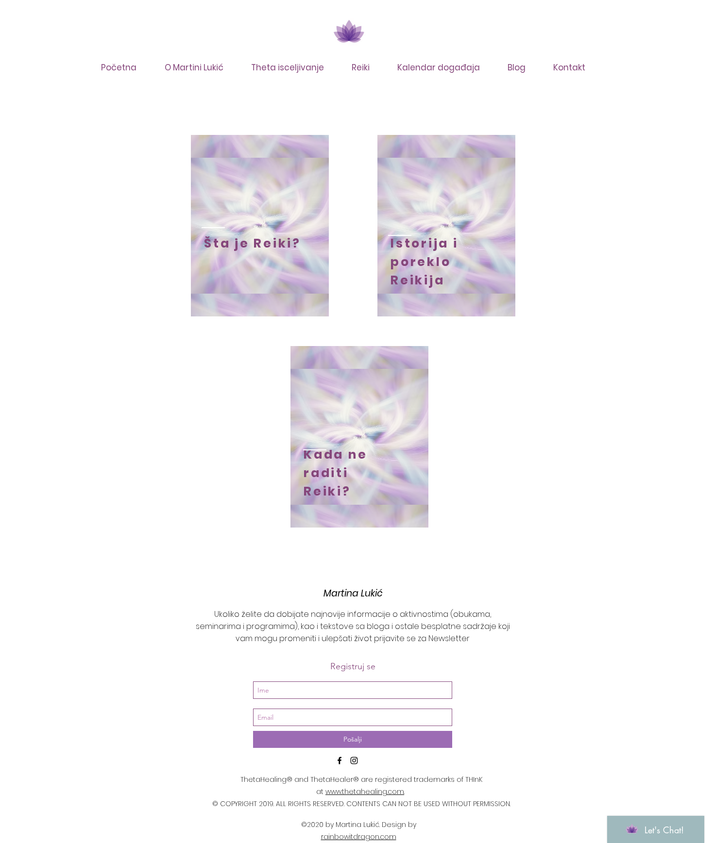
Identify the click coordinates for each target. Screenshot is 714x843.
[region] (260, 225)
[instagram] (354, 760)
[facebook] (339, 760)
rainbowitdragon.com (358, 837)
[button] (293, 67)
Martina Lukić (353, 593)
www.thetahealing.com (364, 791)
